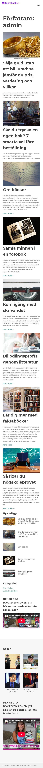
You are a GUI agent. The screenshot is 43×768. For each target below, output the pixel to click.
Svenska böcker (10, 591)
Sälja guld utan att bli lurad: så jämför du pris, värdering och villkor (18, 74)
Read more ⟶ (8, 213)
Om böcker (14, 189)
